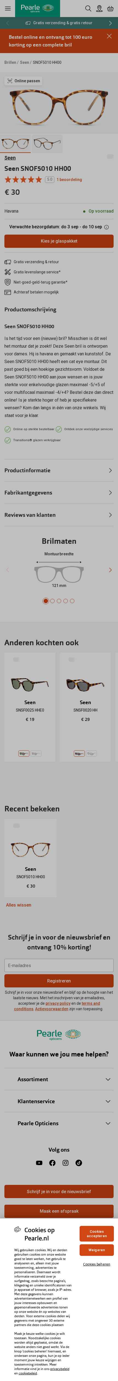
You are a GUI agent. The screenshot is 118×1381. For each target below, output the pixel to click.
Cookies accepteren (96, 1233)
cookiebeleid (28, 1373)
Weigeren (97, 1250)
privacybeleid (59, 1369)
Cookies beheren (96, 1264)
